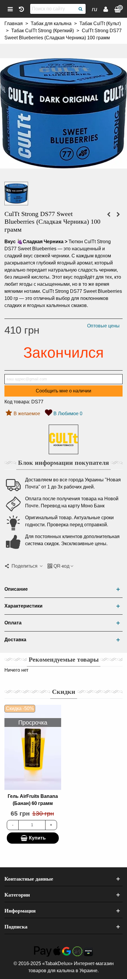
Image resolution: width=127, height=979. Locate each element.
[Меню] (10, 8)
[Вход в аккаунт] (105, 8)
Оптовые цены (103, 325)
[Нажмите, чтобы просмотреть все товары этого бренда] (63, 439)
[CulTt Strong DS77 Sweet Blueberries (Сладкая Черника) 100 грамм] (63, 173)
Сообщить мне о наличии (63, 390)
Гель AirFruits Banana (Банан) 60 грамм (33, 800)
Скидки (63, 691)
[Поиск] (81, 9)
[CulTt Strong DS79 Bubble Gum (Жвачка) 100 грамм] (118, 214)
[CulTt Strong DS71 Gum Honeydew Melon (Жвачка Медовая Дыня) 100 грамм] (108, 214)
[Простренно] (21, 8)
